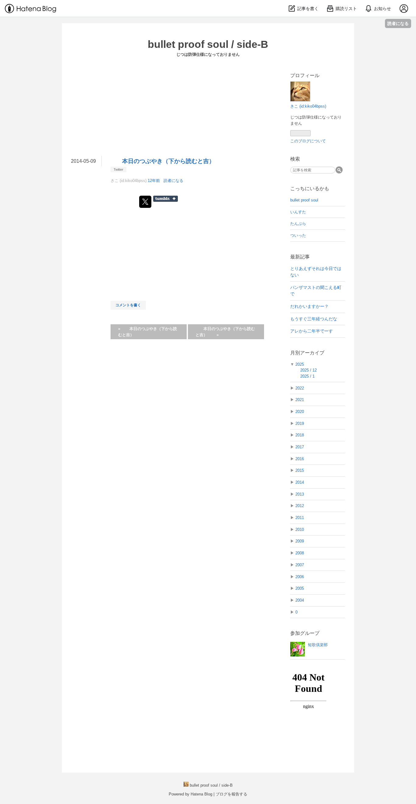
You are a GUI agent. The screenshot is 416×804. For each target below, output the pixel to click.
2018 (299, 435)
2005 (299, 588)
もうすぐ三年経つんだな (313, 318)
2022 (299, 388)
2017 (299, 447)
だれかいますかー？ (309, 306)
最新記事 (300, 256)
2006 (299, 577)
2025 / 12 (308, 370)
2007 (299, 565)
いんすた (298, 212)
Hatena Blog (201, 794)
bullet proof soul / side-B (208, 44)
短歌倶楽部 (318, 644)
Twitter (118, 169)
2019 (299, 423)
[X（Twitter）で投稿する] (145, 202)
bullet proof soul (304, 200)
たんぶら (298, 223)
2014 (299, 482)
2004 (299, 600)
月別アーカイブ (307, 352)
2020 (299, 411)
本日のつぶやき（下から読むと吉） (168, 161)
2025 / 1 (307, 376)
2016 (299, 459)
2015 (299, 470)
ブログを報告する (231, 794)
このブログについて (308, 141)
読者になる (398, 23)
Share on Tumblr (165, 199)
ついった (298, 235)
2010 (299, 529)
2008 (299, 553)
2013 (299, 494)
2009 (299, 541)
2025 (299, 364)
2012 (299, 505)
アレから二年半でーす (311, 331)
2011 (299, 517)
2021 (299, 399)
